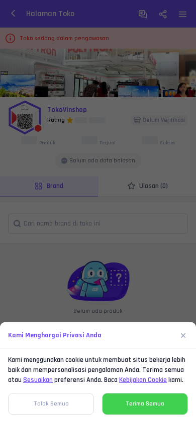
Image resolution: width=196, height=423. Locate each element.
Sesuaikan (38, 379)
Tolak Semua (51, 403)
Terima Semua (145, 403)
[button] (98, 211)
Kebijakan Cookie (143, 379)
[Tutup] (183, 335)
